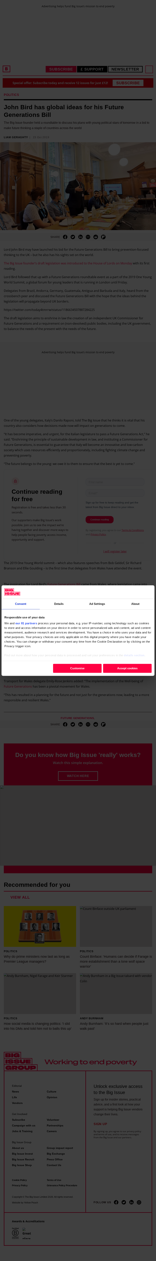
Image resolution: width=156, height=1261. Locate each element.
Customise (77, 668)
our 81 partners (26, 623)
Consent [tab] (20, 603)
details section (134, 655)
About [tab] (135, 603)
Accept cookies (127, 668)
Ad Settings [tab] (97, 603)
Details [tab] (59, 603)
